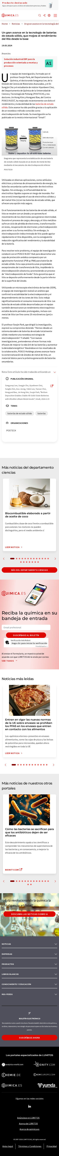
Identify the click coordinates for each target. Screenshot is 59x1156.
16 (26, 562)
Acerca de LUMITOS (28, 1123)
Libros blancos (10, 974)
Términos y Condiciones (29, 1146)
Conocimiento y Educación (16, 984)
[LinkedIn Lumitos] (29, 1106)
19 (35, 562)
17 (29, 562)
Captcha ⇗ (41, 646)
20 (38, 562)
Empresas (7, 954)
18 (32, 562)
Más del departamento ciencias (29, 570)
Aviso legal (7, 1146)
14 (21, 562)
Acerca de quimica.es (29, 1129)
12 (45, 558)
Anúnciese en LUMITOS (28, 1117)
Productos (8, 964)
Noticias (6, 944)
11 (42, 558)
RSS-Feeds (7, 994)
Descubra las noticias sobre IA (29, 914)
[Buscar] (40, 15)
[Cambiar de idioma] (49, 15)
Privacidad (52, 1146)
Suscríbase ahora (29, 1037)
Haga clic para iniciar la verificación (29, 643)
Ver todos (8, 660)
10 (39, 558)
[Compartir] (44, 15)
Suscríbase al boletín (26, 635)
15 (23, 562)
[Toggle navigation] (55, 16)
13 (48, 558)
